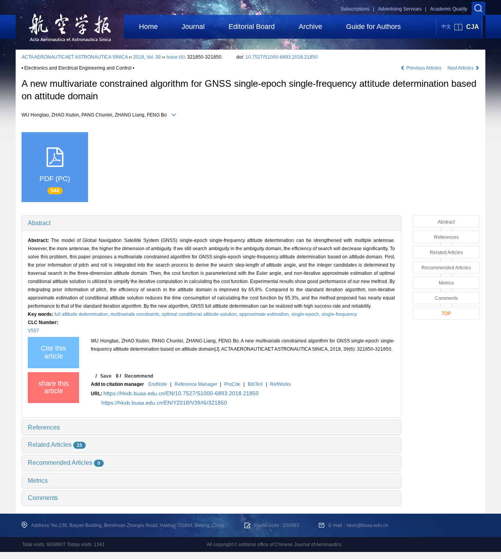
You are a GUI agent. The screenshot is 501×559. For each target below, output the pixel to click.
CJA (472, 26)
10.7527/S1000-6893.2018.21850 (281, 57)
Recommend (138, 376)
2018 (138, 57)
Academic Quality (448, 9)
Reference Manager (196, 384)
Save (106, 376)
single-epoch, (306, 314)
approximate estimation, (265, 314)
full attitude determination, (82, 314)
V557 (33, 330)
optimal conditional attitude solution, (200, 314)
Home (148, 26)
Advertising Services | (402, 9)
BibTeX (255, 384)
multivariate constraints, (136, 314)
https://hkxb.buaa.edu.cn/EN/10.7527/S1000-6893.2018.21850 (181, 393)
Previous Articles (424, 68)
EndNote (157, 384)
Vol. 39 (153, 57)
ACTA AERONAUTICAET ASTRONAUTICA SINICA (75, 57)
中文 (446, 26)
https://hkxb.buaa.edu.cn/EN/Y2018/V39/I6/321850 (164, 403)
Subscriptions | (357, 9)
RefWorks (280, 384)
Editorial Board (252, 26)
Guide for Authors (373, 26)
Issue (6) (175, 57)
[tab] (211, 223)
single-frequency (339, 314)
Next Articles (461, 68)
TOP (446, 313)
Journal (193, 26)
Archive (310, 26)
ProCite (232, 384)
